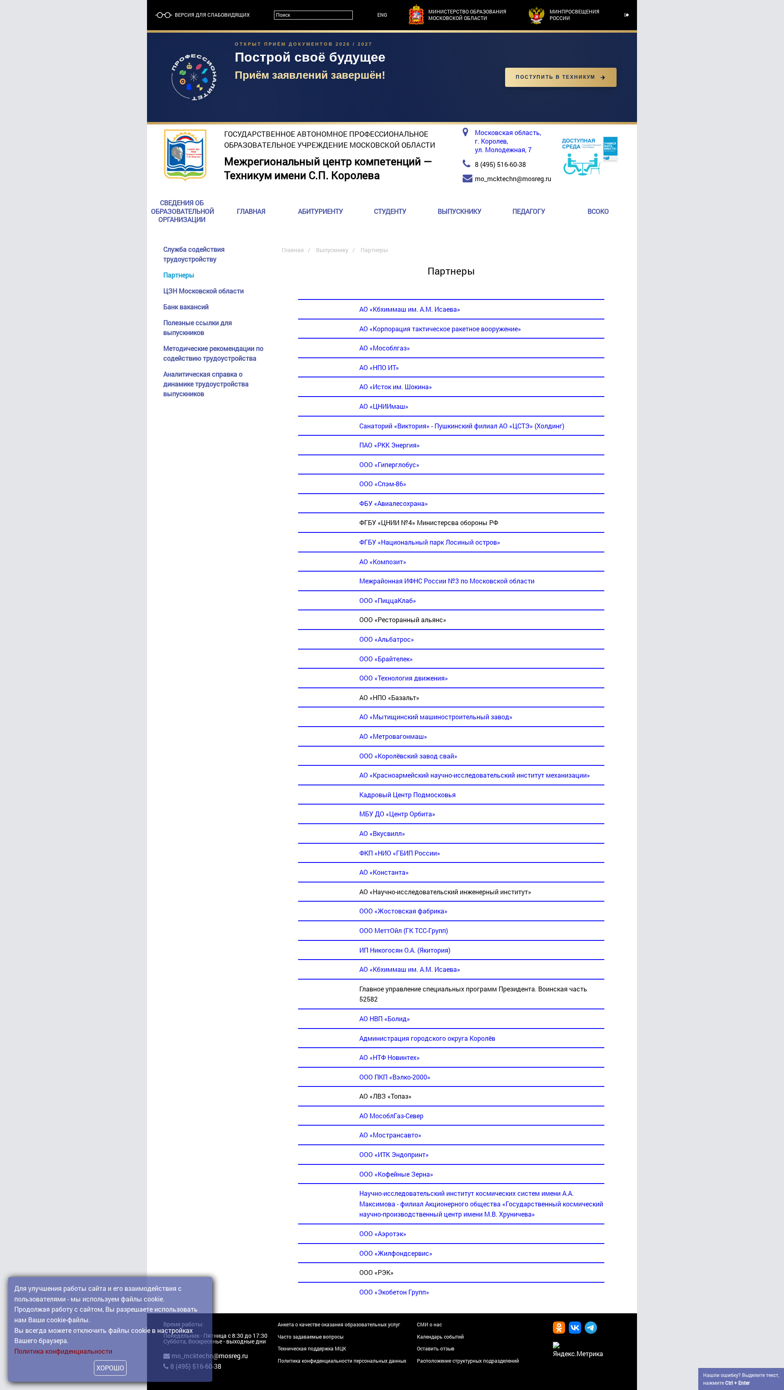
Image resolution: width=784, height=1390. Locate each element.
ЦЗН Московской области (203, 290)
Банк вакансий (186, 306)
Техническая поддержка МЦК (312, 1348)
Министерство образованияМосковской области (467, 15)
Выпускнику (459, 211)
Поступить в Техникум (555, 77)
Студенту (390, 211)
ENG (382, 15)
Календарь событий (440, 1336)
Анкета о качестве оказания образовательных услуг (339, 1324)
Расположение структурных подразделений (468, 1360)
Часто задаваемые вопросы (310, 1336)
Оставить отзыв (435, 1348)
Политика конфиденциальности (63, 1351)
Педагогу (528, 211)
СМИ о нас (429, 1324)
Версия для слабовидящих (212, 15)
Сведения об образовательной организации (182, 211)
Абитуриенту (320, 211)
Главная (251, 211)
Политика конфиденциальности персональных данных (342, 1360)
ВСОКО (598, 211)
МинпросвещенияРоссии (574, 15)
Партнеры (178, 274)
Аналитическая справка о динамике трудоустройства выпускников (206, 384)
